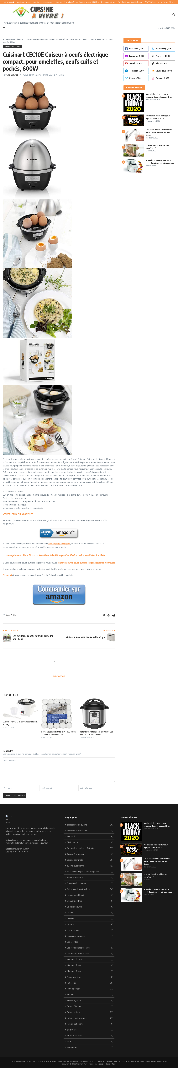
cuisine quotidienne (33, 39)
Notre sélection (16, 39)
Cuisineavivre (12, 75)
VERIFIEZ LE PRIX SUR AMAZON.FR (18, 514)
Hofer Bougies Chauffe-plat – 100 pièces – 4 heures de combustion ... (58, 733)
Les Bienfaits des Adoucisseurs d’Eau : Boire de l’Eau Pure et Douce (159, 132)
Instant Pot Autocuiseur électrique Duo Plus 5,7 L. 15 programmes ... (96, 733)
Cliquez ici (7, 575)
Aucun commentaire (32, 75)
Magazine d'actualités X (107, 1064)
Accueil (6, 39)
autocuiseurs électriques (59, 543)
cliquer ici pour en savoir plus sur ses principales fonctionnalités (86, 563)
